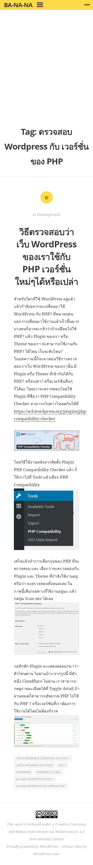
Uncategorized (48, 214)
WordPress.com (46, 853)
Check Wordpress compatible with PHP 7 (42, 758)
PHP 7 (62, 765)
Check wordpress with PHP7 (34, 765)
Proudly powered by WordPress (32, 846)
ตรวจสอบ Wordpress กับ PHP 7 (34, 779)
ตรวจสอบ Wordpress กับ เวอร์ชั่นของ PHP (40, 786)
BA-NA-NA (18, 5)
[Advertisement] (46, 71)
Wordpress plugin (48, 772)
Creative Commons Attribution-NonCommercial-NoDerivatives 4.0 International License (47, 831)
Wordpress (23, 772)
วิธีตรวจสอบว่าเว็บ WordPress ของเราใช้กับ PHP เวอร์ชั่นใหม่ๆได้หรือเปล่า (46, 257)
